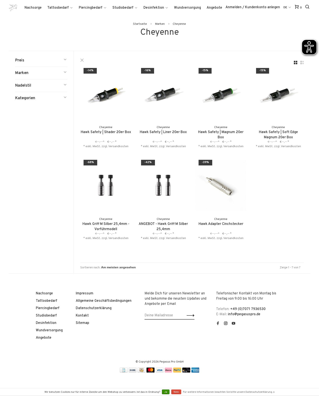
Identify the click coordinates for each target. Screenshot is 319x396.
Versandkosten (118, 146)
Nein (176, 392)
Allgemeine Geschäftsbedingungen (104, 301)
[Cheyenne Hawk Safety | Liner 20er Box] (163, 94)
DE (285, 7)
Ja (165, 392)
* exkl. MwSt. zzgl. (95, 146)
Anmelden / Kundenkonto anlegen (252, 7)
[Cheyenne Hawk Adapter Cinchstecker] (220, 186)
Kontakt (82, 316)
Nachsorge (33, 8)
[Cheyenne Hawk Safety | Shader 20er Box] (105, 94)
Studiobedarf (122, 8)
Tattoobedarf (58, 8)
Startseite (140, 24)
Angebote (214, 8)
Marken (160, 24)
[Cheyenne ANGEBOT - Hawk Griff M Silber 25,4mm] (163, 186)
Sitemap (82, 323)
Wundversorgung (187, 8)
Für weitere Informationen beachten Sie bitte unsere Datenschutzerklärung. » (229, 392)
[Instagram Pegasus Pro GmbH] (225, 324)
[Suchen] (307, 8)
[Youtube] (233, 324)
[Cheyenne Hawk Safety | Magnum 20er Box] (220, 94)
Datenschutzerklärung (94, 308)
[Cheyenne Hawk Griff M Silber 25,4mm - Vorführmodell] (105, 186)
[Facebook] (218, 324)
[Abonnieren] (189, 315)
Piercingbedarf (90, 8)
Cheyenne (179, 24)
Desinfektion (153, 8)
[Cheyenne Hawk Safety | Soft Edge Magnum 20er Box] (278, 94)
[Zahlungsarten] (124, 372)
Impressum (84, 293)
